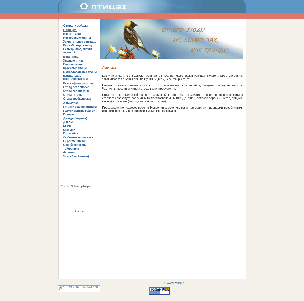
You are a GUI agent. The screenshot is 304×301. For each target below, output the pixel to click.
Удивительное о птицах (79, 41)
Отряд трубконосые (77, 98)
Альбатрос (71, 103)
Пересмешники (74, 141)
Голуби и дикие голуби (79, 110)
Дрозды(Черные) (75, 118)
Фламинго (70, 152)
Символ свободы (75, 25)
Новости (79, 211)
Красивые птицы (75, 68)
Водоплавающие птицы (80, 72)
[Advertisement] (79, 244)
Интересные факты (77, 37)
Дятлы (68, 122)
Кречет (68, 126)
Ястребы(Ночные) (76, 156)
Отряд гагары (72, 94)
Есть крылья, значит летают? (77, 51)
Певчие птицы (73, 64)
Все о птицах (72, 34)
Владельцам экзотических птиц (76, 77)
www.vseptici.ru (176, 283)
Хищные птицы (73, 60)
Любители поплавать (78, 137)
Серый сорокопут (75, 145)
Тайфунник (71, 148)
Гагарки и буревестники (80, 107)
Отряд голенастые (76, 91)
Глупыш (69, 114)
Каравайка (70, 133)
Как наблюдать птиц (77, 45)
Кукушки (69, 129)
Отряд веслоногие (76, 87)
